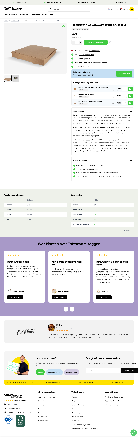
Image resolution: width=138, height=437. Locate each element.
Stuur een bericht (54, 372)
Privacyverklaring (44, 409)
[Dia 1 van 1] (7, 78)
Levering (41, 405)
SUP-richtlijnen (76, 413)
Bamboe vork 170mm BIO (86, 94)
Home (6, 21)
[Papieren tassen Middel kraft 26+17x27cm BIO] (75, 88)
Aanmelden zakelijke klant (81, 425)
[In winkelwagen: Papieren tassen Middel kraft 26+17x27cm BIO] (130, 89)
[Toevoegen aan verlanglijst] (110, 42)
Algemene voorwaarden (47, 397)
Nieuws (74, 397)
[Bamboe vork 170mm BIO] (75, 95)
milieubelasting (83, 67)
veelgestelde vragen (52, 363)
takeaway (104, 148)
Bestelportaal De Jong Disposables (84, 429)
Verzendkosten (43, 421)
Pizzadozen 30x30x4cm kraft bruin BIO (90, 101)
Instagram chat (71, 372)
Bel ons (40, 372)
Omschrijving (78, 111)
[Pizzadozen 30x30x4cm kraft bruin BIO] (75, 102)
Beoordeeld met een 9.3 (86, 382)
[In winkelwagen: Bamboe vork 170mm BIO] (130, 96)
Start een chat (124, 74)
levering (21, 2)
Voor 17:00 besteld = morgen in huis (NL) (22, 382)
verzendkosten (54, 2)
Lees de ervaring (14, 297)
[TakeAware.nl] (13, 9)
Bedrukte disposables (113, 401)
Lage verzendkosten (54, 382)
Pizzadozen (25, 21)
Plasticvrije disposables (114, 397)
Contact (41, 401)
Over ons (74, 409)
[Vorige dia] (66, 309)
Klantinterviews (77, 417)
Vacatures (75, 421)
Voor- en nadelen (80, 160)
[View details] (15, 78)
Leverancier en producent (81, 405)
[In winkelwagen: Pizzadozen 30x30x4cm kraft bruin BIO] (130, 103)
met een (86, 2)
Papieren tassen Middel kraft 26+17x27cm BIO (93, 87)
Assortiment (15, 21)
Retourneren (42, 413)
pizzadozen (117, 145)
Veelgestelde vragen (46, 417)
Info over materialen (112, 405)
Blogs (73, 401)
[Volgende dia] (72, 309)
